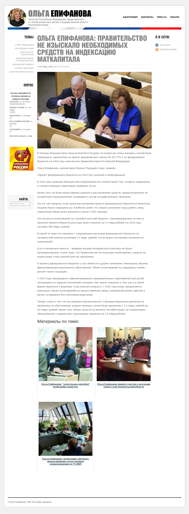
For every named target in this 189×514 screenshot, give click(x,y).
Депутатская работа (61, 67)
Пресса (162, 17)
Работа (174, 17)
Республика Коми (24, 48)
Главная (54, 17)
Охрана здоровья (24, 68)
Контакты (147, 17)
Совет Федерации (24, 44)
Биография (130, 17)
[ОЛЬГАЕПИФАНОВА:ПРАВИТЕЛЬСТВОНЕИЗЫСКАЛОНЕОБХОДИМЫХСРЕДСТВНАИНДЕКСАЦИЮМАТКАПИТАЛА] (93, 48)
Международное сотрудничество (25, 59)
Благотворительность (22, 71)
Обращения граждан (23, 64)
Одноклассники (168, 49)
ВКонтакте (165, 45)
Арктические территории (27, 53)
